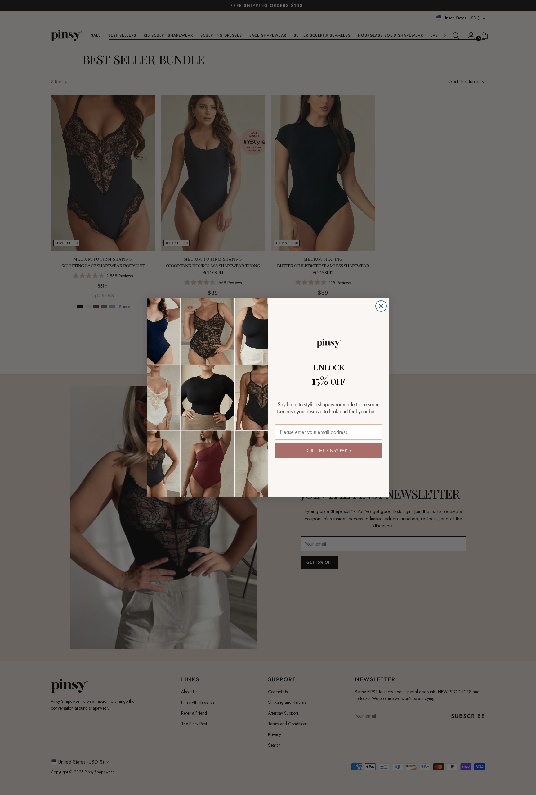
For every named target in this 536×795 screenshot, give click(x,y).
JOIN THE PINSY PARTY (328, 450)
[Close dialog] (381, 306)
